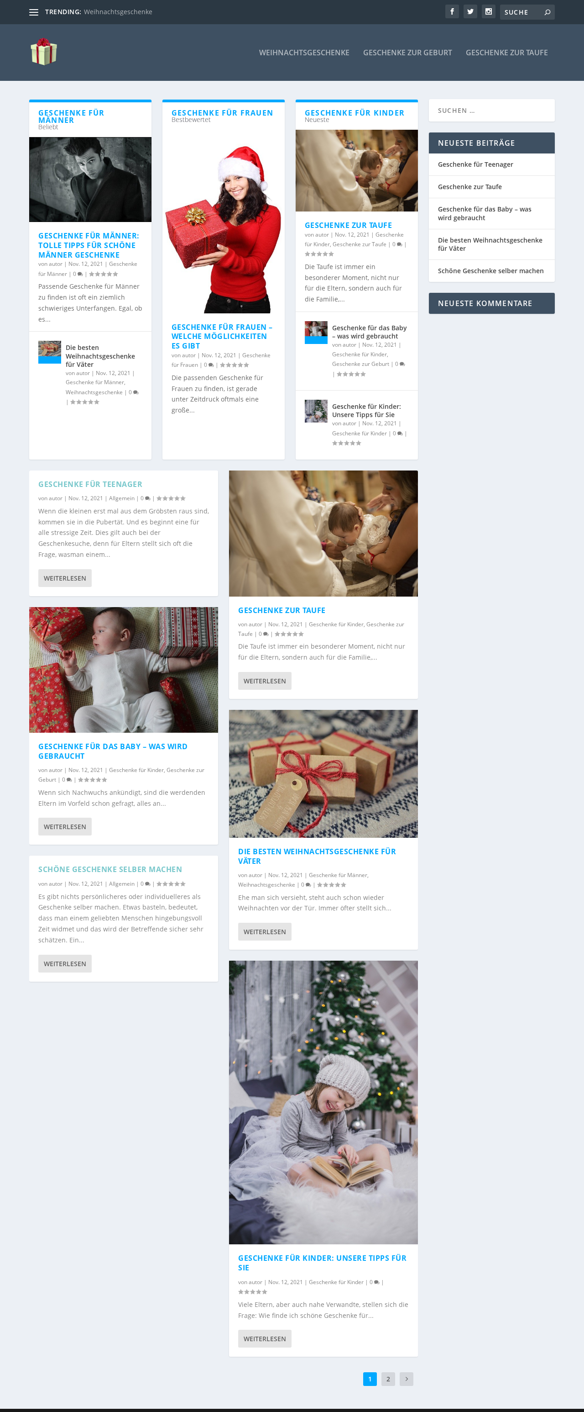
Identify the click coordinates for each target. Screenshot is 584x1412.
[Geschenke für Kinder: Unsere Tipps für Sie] (316, 411)
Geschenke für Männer (95, 382)
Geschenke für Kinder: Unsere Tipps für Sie (366, 410)
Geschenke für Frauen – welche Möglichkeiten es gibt (222, 336)
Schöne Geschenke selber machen (110, 869)
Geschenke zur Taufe (507, 53)
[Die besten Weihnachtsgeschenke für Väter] (49, 352)
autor (56, 264)
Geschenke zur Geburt (407, 53)
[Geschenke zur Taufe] (357, 171)
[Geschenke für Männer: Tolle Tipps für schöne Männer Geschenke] (90, 179)
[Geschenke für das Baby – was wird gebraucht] (316, 332)
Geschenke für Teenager (90, 484)
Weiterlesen (65, 578)
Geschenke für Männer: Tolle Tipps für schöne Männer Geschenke (89, 245)
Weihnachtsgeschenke (118, 11)
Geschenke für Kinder (359, 354)
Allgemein (122, 498)
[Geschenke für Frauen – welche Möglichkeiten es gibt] (223, 221)
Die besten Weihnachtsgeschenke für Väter (100, 355)
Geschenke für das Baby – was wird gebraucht (369, 331)
